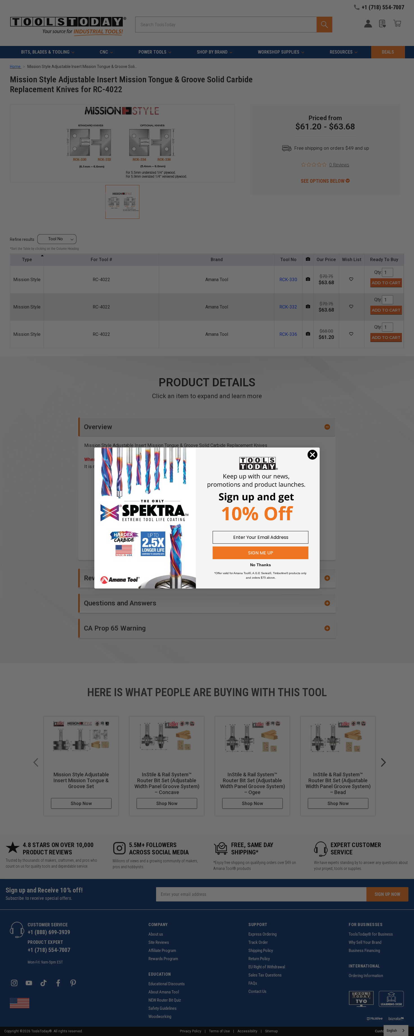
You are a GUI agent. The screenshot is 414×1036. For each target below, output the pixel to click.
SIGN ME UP (260, 553)
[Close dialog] (312, 455)
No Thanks (260, 565)
